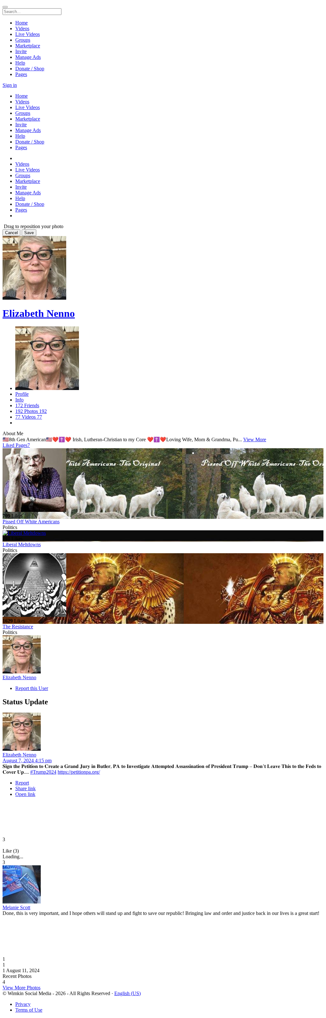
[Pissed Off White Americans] (163, 480)
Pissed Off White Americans (31, 521)
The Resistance (18, 626)
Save (29, 232)
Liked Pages (16, 445)
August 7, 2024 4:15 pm (27, 760)
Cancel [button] (11, 232)
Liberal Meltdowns (22, 544)
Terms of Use (28, 1010)
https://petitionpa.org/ (79, 772)
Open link (25, 794)
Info (19, 399)
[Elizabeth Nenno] (163, 655)
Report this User (31, 688)
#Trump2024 (43, 772)
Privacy (23, 1004)
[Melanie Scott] (163, 885)
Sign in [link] (10, 85)
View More (254, 439)
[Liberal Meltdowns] (163, 533)
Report (22, 782)
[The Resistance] (163, 585)
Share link (25, 788)
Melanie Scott (16, 907)
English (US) (127, 993)
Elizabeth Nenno (39, 313)
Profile (22, 394)
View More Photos (21, 987)
